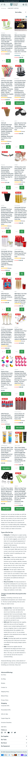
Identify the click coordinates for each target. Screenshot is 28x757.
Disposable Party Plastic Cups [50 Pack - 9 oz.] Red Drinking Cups (21, 254)
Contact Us (4, 687)
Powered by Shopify (21, 752)
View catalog (2, 4)
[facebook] (11, 732)
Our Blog (3, 679)
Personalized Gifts (6, 709)
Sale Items (3, 726)
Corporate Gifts (5, 705)
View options (19, 103)
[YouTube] (8, 732)
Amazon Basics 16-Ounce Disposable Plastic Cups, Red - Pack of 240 (20, 416)
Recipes (3, 683)
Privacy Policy (4, 700)
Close (14, 736)
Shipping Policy (5, 691)
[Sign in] (23, 4)
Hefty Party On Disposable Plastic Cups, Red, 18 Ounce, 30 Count (6, 296)
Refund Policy (4, 696)
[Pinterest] (5, 732)
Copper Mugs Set (5, 718)
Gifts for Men (4, 714)
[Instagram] (2, 732)
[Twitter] (15, 732)
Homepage (3, 8)
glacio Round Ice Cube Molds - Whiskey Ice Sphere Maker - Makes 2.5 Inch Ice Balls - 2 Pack (20, 126)
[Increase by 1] (4, 59)
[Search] (4, 4)
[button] (1, 1)
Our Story (3, 674)
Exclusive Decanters (6, 722)
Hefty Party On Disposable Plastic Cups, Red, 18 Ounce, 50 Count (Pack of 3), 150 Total (6, 417)
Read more (22, 1)
